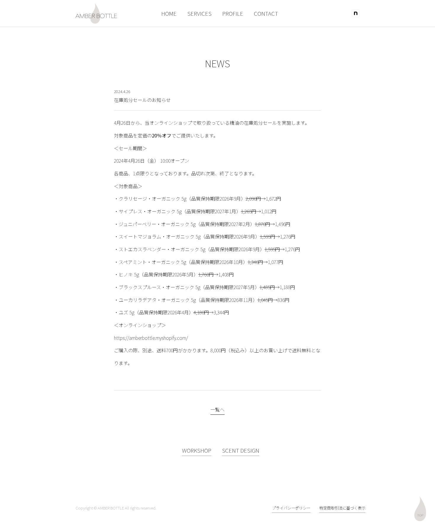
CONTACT (266, 13)
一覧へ (217, 409)
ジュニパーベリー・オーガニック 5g (157, 224)
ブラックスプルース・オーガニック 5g (159, 287)
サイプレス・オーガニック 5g (150, 211)
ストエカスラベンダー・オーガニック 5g (162, 249)
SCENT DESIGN (240, 450)
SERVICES (199, 13)
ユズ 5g (126, 312)
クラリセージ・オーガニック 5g (152, 198)
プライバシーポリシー (291, 508)
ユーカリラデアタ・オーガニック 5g (157, 299)
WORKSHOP (196, 450)
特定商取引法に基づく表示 (342, 508)
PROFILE (232, 13)
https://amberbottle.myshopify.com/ (151, 337)
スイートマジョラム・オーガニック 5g (160, 236)
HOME (169, 13)
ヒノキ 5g (129, 274)
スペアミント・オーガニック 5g (152, 261)
